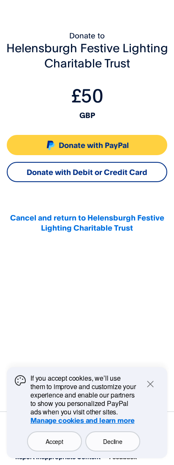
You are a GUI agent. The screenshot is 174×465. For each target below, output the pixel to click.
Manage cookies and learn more (82, 420)
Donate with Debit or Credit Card (87, 172)
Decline (112, 441)
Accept (54, 441)
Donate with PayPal (94, 145)
